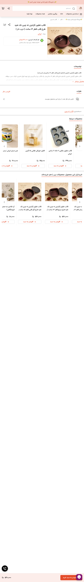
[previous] (79, 146)
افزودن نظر (6, 91)
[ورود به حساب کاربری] (9, 8)
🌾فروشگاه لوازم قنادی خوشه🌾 (74, 20)
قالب (61, 20)
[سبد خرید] (3, 8)
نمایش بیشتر (79, 81)
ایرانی (40, 34)
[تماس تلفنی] (5, 568)
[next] (4, 146)
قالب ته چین (53, 20)
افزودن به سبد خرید (70, 577)
